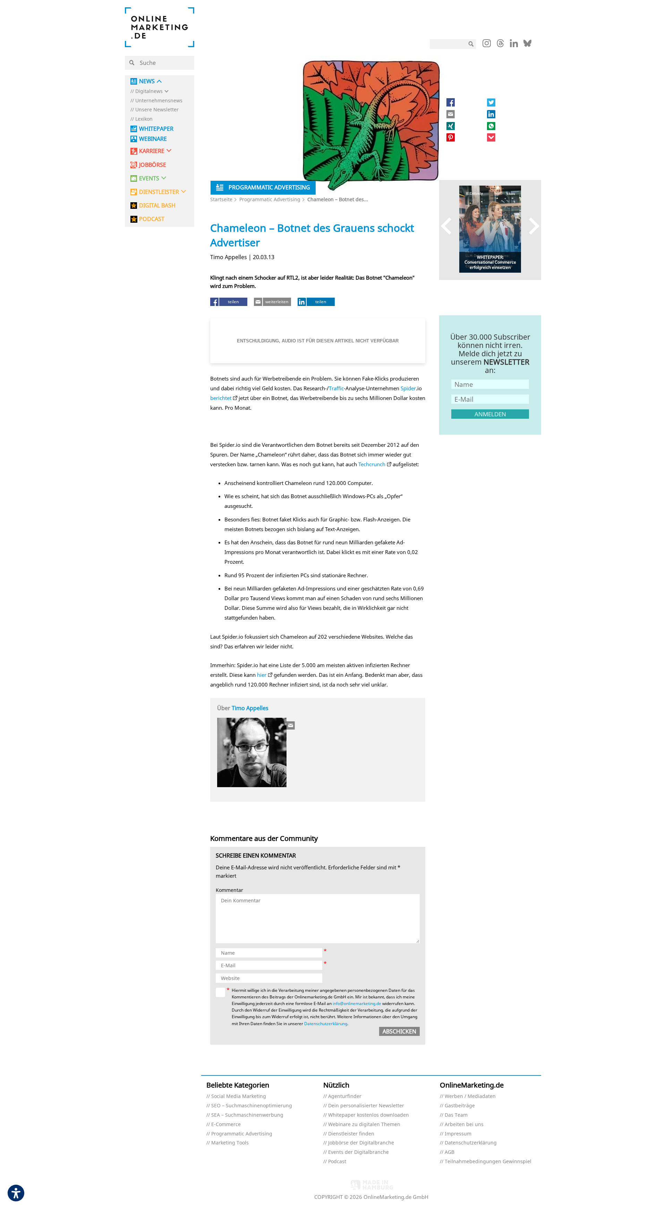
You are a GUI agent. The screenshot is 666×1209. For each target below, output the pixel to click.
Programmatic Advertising (269, 199)
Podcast (337, 1162)
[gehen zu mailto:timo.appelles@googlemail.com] (291, 725)
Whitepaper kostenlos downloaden (368, 1115)
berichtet (220, 397)
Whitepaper (156, 129)
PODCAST (151, 219)
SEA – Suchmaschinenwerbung (247, 1115)
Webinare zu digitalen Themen (364, 1124)
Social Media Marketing (238, 1096)
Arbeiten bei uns (464, 1124)
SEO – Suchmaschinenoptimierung (251, 1106)
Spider (408, 388)
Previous (449, 225)
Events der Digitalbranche (358, 1152)
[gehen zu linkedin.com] (514, 45)
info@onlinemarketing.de (357, 1003)
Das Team (456, 1115)
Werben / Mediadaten (470, 1096)
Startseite (221, 199)
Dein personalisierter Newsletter (366, 1106)
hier (261, 674)
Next (530, 225)
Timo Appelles (250, 708)
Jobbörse (152, 165)
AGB (449, 1152)
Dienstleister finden (351, 1134)
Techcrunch (371, 464)
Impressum (458, 1134)
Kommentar (229, 890)
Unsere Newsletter (157, 110)
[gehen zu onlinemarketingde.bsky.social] (527, 45)
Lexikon (144, 119)
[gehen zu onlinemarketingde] (487, 45)
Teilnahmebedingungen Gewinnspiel (488, 1162)
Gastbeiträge (460, 1106)
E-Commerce (226, 1124)
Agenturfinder (344, 1096)
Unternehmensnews (158, 101)
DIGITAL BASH (157, 205)
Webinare (153, 139)
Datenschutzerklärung (325, 1024)
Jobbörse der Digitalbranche (361, 1143)
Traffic (336, 388)
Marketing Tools (230, 1143)
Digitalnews (149, 91)
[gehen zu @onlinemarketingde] (500, 45)
